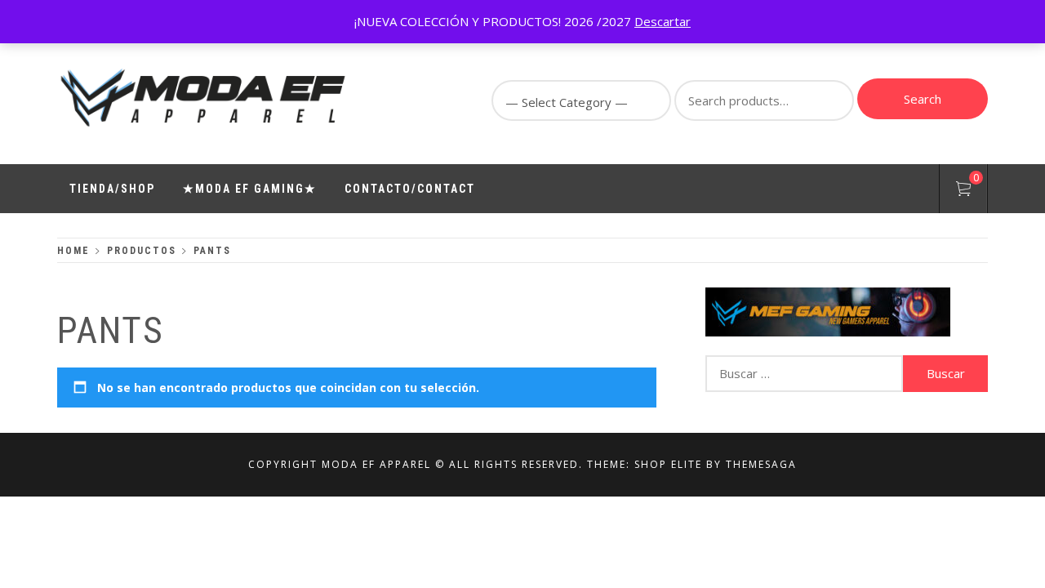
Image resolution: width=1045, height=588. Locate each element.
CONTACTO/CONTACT (410, 188)
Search (922, 99)
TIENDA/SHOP (112, 188)
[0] (963, 191)
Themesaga (761, 464)
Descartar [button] (662, 21)
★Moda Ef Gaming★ (250, 188)
